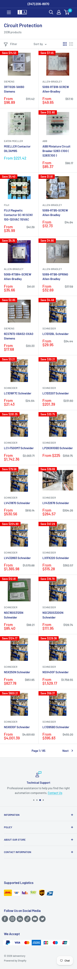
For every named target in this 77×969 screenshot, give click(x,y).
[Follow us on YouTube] (34, 918)
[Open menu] (9, 12)
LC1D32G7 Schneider (55, 393)
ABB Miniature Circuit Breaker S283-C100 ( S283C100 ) (56, 151)
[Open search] (51, 12)
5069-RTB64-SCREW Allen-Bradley (17, 277)
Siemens (9, 81)
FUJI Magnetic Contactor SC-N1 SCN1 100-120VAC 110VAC (18, 215)
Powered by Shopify (15, 960)
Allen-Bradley (52, 81)
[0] (66, 12)
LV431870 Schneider (17, 503)
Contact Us (55, 793)
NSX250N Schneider (17, 672)
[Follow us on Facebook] (4, 918)
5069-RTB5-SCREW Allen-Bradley (55, 213)
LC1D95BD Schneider (55, 727)
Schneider (49, 328)
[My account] (59, 12)
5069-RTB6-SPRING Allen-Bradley (55, 277)
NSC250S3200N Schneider (52, 615)
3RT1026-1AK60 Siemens (14, 89)
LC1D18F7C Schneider (17, 393)
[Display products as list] (71, 44)
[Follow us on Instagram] (11, 918)
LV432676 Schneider (55, 503)
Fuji (6, 205)
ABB (44, 141)
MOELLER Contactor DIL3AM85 (17, 149)
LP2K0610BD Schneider (57, 448)
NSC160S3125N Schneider (13, 615)
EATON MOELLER (13, 141)
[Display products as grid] (65, 44)
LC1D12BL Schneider (55, 334)
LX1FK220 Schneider (55, 558)
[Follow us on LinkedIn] (19, 918)
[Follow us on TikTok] (26, 918)
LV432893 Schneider (17, 558)
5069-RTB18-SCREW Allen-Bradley (55, 89)
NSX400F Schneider (55, 672)
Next (65, 750)
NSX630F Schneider (17, 727)
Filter (13, 44)
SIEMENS (9, 328)
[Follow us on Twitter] (41, 918)
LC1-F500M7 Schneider (19, 448)
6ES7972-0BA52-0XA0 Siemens (18, 336)
